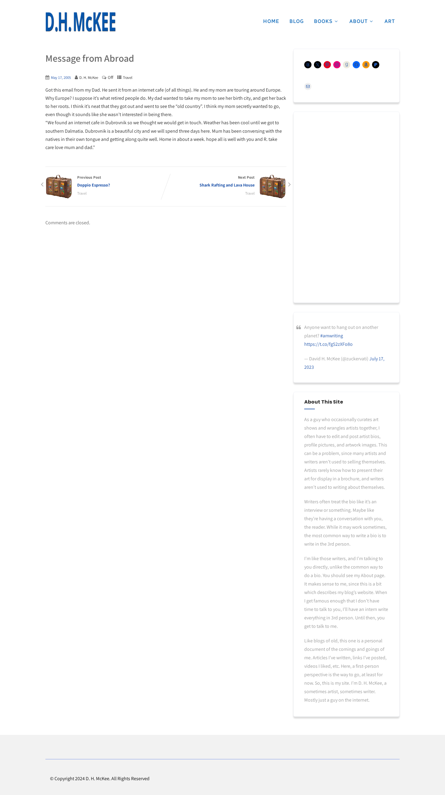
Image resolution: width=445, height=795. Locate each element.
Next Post (227, 181)
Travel (127, 77)
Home (271, 21)
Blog (296, 21)
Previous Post (93, 181)
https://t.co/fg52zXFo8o (328, 344)
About (358, 21)
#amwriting (331, 336)
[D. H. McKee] (80, 22)
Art (389, 21)
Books (323, 21)
